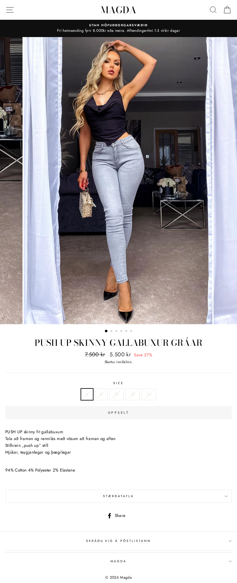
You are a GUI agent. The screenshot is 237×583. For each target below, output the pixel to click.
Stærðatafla (118, 496)
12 (133, 394)
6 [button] (131, 331)
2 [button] (112, 331)
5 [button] (126, 331)
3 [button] (116, 331)
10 (116, 394)
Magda (118, 10)
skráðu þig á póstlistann (118, 541)
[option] (118, 28)
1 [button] (106, 331)
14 (149, 394)
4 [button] (121, 331)
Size (118, 383)
